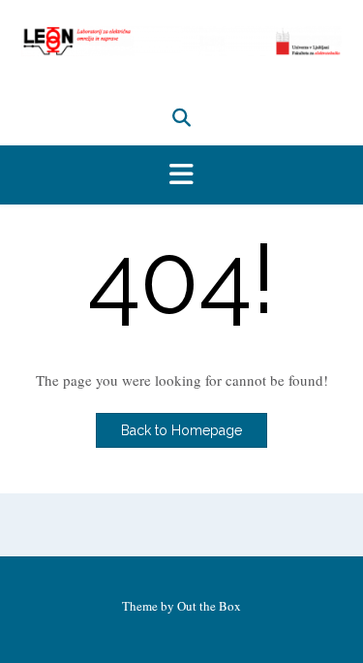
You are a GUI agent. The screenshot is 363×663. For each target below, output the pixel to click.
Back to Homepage (181, 430)
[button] (181, 175)
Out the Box (209, 606)
